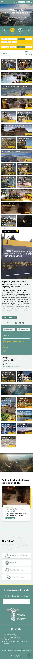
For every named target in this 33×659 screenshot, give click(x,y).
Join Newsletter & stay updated (16, 596)
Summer (21, 47)
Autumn (5, 47)
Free (15, 41)
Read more (10, 518)
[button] (4, 527)
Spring (13, 47)
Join (27, 601)
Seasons (21, 39)
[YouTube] (19, 629)
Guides (21, 34)
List (26, 55)
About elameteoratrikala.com (13, 636)
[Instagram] (16, 629)
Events (29, 34)
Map (30, 55)
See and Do (12, 34)
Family (10, 341)
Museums (15, 341)
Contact (6, 639)
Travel (4, 39)
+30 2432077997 (7, 363)
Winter (29, 47)
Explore (29, 39)
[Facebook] (12, 629)
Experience (12, 39)
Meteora (4, 53)
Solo (24, 341)
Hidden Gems (6, 41)
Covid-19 (13, 563)
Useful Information (17, 577)
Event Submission (9, 634)
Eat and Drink (4, 34)
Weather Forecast (16, 570)
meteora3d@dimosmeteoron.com (12, 366)
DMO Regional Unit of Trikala (13, 638)
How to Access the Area (18, 555)
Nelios (20, 656)
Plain (20, 341)
